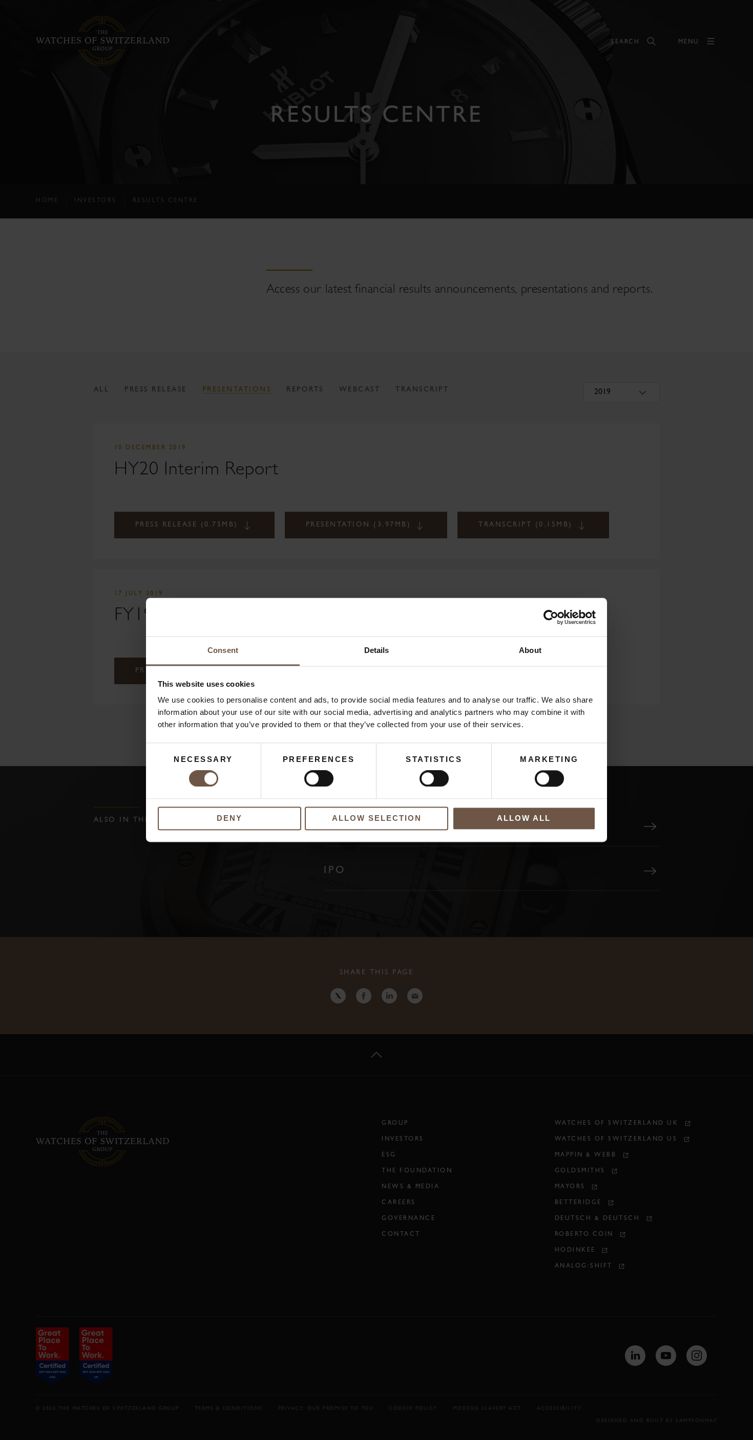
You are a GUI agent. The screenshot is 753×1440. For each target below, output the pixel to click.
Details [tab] (376, 650)
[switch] (318, 779)
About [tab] (530, 650)
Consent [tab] (222, 650)
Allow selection (377, 818)
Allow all (524, 818)
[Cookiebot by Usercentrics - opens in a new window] (551, 617)
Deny (229, 818)
